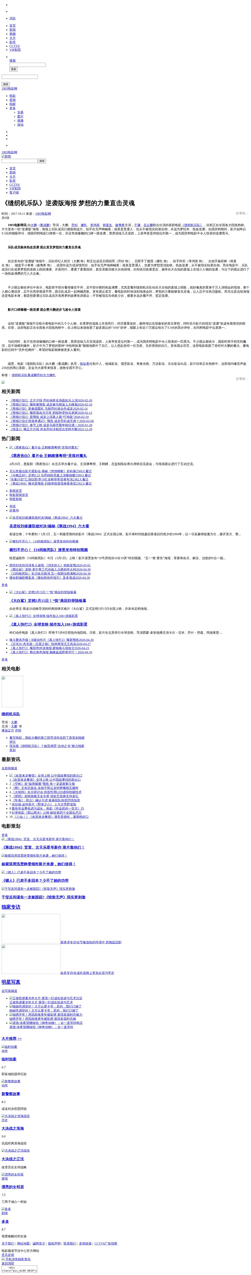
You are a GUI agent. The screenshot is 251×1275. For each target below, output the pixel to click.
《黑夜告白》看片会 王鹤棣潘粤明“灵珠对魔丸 (48, 456)
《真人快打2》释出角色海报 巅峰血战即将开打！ (50, 652)
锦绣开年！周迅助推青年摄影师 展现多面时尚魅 (42, 1018)
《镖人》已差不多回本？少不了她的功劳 (35, 880)
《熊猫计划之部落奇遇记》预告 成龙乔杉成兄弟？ (51, 421)
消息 (12, 18)
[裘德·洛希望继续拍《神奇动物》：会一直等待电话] (46, 1023)
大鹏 (34, 225)
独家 (12, 104)
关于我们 (8, 1243)
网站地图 (23, 1243)
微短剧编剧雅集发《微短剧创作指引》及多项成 (49, 577)
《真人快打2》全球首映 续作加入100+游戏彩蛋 (48, 624)
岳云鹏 (148, 225)
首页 (12, 25)
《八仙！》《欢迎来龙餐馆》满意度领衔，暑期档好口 (51, 816)
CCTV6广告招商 (106, 1243)
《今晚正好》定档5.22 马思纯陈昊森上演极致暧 (50, 475)
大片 (12, 38)
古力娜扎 (49, 375)
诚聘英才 (39, 1243)
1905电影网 (9, 88)
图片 (20, 116)
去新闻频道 (9, 768)
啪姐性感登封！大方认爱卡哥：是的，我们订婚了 (43, 1010)
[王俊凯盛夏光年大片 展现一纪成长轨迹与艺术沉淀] (45, 998)
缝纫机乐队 (19, 375)
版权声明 (54, 1243)
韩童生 (107, 225)
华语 (12, 506)
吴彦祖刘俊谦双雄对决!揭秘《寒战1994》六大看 (49, 526)
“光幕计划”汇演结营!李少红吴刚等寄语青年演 (48, 479)
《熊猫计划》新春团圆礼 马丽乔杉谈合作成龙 (48, 408)
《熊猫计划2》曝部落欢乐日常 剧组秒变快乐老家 (50, 412)
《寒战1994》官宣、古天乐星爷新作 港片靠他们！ (43, 847)
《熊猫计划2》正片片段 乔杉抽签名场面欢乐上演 (50, 400)
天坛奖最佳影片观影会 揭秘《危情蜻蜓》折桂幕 (50, 471)
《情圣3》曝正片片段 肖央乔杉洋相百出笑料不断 (50, 429)
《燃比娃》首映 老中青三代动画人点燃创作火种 (50, 569)
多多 (5, 1221)
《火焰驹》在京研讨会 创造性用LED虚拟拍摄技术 (47, 792)
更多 (12, 108)
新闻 (12, 29)
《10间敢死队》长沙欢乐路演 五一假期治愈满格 (50, 573)
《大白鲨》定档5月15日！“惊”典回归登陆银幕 (47, 601)
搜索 (12, 60)
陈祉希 (84, 363)
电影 (12, 95)
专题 (20, 112)
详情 (18, 730)
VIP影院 (15, 49)
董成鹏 (44, 225)
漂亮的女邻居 (13, 1187)
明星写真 (11, 982)
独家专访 (11, 906)
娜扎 (84, 225)
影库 (12, 42)
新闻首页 (15, 490)
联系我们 (70, 1243)
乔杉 (74, 225)
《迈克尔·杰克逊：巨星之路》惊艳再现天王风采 (50, 644)
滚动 (20, 124)
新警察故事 (11, 1094)
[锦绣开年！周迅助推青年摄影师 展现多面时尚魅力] (45, 1014)
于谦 (137, 225)
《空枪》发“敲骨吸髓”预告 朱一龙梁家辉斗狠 (43, 783)
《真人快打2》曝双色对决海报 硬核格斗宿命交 (49, 648)
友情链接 (85, 1243)
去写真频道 (9, 991)
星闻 (12, 100)
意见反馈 (8, 1255)
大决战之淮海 (13, 1128)
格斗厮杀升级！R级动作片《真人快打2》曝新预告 (51, 640)
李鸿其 (95, 225)
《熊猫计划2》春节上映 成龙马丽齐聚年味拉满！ (50, 425)
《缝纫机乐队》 (192, 225)
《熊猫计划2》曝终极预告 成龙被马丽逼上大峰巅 (50, 404)
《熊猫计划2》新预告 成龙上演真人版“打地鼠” (49, 417)
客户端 (14, 192)
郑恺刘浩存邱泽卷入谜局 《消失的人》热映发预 (50, 565)
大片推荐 (12, 1039)
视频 (12, 33)
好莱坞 (14, 510)
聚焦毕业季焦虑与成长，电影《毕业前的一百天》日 (48, 808)
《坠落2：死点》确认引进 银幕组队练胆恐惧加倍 (46, 800)
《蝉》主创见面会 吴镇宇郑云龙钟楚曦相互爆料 (45, 788)
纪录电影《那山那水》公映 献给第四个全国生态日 (47, 812)
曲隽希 (120, 225)
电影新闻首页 (18, 495)
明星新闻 (15, 499)
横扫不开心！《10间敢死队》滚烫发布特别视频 (48, 550)
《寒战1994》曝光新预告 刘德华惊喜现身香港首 (50, 483)
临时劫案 (9, 1059)
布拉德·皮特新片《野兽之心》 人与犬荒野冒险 (44, 804)
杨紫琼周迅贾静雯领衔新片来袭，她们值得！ (39, 864)
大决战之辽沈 (13, 1159)
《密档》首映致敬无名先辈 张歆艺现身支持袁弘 (45, 796)
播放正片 (8, 730)
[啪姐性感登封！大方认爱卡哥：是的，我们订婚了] (45, 1006)
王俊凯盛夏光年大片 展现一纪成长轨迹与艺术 (41, 1002)
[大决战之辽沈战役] (16, 1150)
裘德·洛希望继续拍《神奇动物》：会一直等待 (41, 1027)
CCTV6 (14, 46)
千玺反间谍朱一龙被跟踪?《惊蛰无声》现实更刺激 (43, 897)
